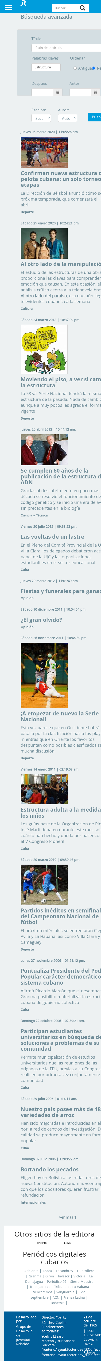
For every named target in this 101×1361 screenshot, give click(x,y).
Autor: (63, 110)
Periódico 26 (56, 1282)
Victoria (79, 1276)
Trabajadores (40, 1287)
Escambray (64, 1271)
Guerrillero (85, 1271)
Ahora (47, 1271)
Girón (49, 1276)
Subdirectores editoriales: (53, 1329)
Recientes (94, 68)
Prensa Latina (74, 1297)
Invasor (64, 1276)
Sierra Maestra (81, 1282)
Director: (48, 1317)
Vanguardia (65, 1292)
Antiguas (81, 68)
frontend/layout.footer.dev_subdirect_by (59, 1350)
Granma (35, 1276)
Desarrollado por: (25, 1319)
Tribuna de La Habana (71, 1287)
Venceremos (42, 1292)
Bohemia (58, 1303)
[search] (82, 8)
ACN (56, 1297)
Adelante (31, 1271)
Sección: (38, 110)
